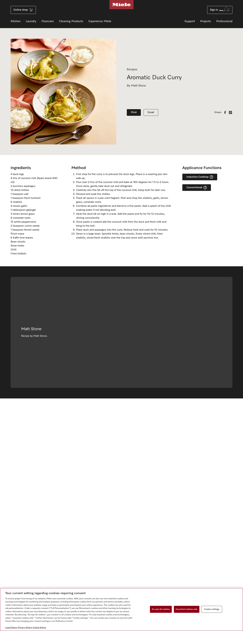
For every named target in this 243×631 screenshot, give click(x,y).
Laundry (31, 21)
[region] (121, 609)
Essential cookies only (187, 609)
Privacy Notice (25, 628)
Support (189, 21)
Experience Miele (99, 21)
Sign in (214, 10)
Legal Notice (11, 628)
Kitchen (15, 21)
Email (151, 112)
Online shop (20, 10)
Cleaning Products (71, 21)
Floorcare (47, 21)
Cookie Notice (39, 628)
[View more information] (211, 177)
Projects (205, 21)
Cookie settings (212, 609)
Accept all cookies (161, 609)
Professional (224, 21)
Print (134, 112)
